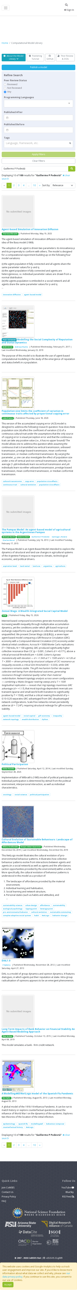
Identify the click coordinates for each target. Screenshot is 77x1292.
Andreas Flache (21, 347)
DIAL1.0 (6, 960)
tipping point (31, 908)
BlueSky (70, 1192)
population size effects (47, 481)
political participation (39, 794)
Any (9, 91)
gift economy (44, 716)
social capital (29, 716)
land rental (25, 566)
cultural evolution (28, 484)
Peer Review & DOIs (67, 57)
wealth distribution (30, 719)
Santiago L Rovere (59, 537)
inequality (57, 716)
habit (36, 915)
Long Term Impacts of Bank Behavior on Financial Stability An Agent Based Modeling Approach (38, 1030)
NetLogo (45, 915)
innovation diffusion (12, 294)
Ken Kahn (6, 1098)
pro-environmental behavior (15, 912)
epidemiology (9, 1124)
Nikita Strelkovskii (10, 847)
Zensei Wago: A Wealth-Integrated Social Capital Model (35, 611)
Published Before (14, 124)
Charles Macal (9, 540)
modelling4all (37, 1124)
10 (34, 185)
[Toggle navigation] (6, 8)
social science (21, 794)
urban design (31, 905)
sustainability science (12, 905)
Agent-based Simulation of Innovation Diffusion (30, 229)
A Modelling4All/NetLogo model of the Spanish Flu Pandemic (37, 1093)
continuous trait (10, 484)
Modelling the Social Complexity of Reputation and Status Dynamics (37, 341)
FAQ (4, 1201)
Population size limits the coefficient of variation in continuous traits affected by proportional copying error (35, 412)
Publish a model (38, 67)
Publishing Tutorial (37, 57)
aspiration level (10, 566)
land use (36, 566)
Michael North (9, 537)
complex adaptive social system (17, 915)
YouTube (66, 1187)
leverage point (46, 908)
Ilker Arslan (7, 1036)
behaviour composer (55, 1124)
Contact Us (7, 1192)
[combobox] (38, 103)
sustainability (59, 905)
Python (45, 719)
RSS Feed (67, 1196)
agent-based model (32, 294)
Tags (7, 137)
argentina (47, 566)
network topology (11, 719)
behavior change (60, 915)
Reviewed (12, 84)
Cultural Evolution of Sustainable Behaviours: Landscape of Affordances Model (37, 841)
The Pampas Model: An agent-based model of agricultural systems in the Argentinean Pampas (36, 531)
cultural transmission (12, 481)
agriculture (60, 566)
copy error (29, 481)
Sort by (46, 185)
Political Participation (15, 764)
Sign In (70, 9)
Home (5, 43)
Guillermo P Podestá (40, 537)
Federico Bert (23, 537)
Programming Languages (19, 97)
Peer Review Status (15, 80)
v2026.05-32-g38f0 (54, 1258)
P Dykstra (6, 965)
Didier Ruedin (8, 769)
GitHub (50, 59)
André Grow (7, 347)
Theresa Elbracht (10, 234)
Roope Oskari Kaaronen (31, 847)
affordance (45, 905)
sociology (7, 794)
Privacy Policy (9, 1196)
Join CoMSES (8, 1187)
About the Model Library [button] (15, 57)
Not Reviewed (14, 87)
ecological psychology (12, 908)
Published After (13, 112)
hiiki (4, 615)
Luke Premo (8, 418)
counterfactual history (13, 1127)
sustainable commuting (60, 912)
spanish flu (23, 1124)
